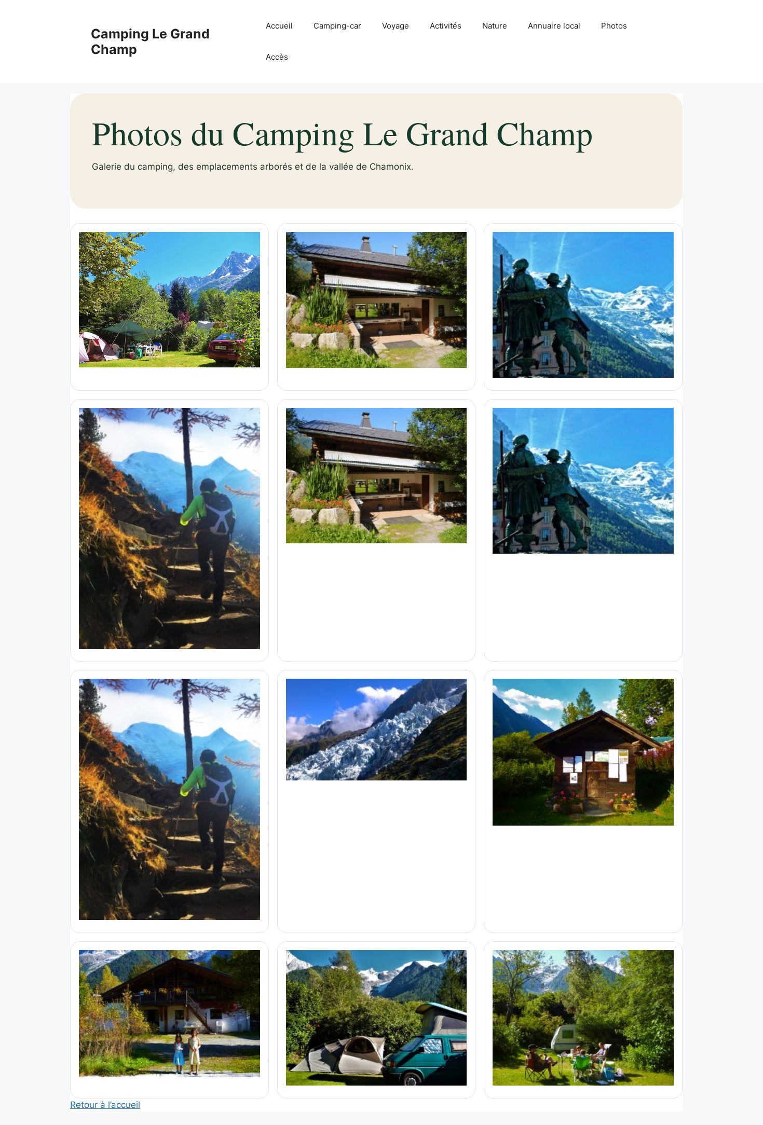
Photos (614, 26)
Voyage (395, 26)
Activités (445, 26)
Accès (277, 57)
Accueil (279, 26)
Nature (494, 26)
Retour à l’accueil (105, 1105)
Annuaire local (554, 26)
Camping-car (337, 26)
